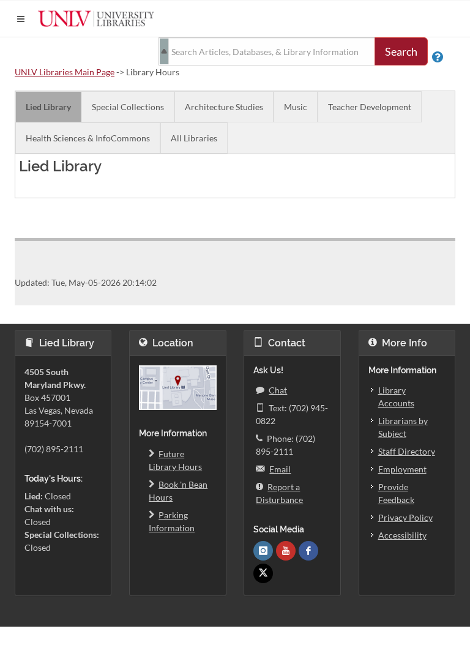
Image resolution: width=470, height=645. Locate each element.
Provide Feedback (396, 493)
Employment (402, 469)
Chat (278, 390)
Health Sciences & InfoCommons (88, 138)
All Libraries (194, 138)
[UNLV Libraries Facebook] (308, 551)
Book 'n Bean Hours (178, 490)
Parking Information (172, 521)
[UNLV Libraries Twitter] (263, 573)
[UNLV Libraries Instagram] (263, 551)
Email (280, 469)
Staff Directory (406, 451)
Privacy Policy (405, 517)
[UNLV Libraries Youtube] (286, 551)
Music (295, 107)
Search (401, 51)
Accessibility (402, 535)
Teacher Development (369, 107)
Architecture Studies (224, 107)
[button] (21, 19)
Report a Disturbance (279, 493)
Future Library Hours (175, 460)
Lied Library (48, 107)
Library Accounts (396, 396)
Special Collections (128, 107)
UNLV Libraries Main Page (64, 72)
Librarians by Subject (403, 427)
